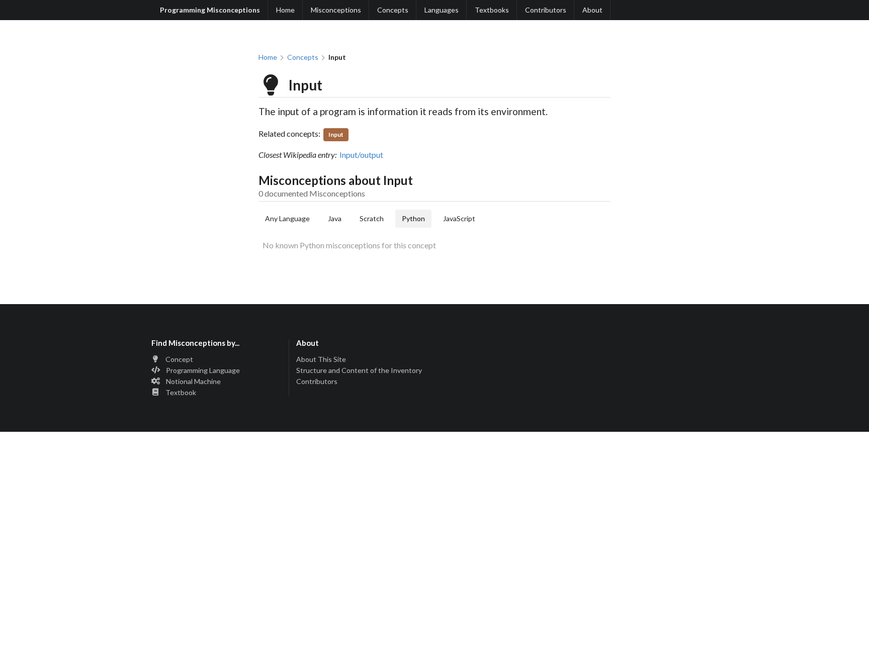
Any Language (287, 218)
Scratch (372, 218)
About (592, 10)
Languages (441, 10)
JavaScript (459, 218)
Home (285, 10)
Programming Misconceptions (210, 10)
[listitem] (217, 360)
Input (335, 134)
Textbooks (492, 10)
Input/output (361, 154)
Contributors (545, 10)
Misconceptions (336, 10)
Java (334, 218)
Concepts (392, 10)
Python (413, 218)
